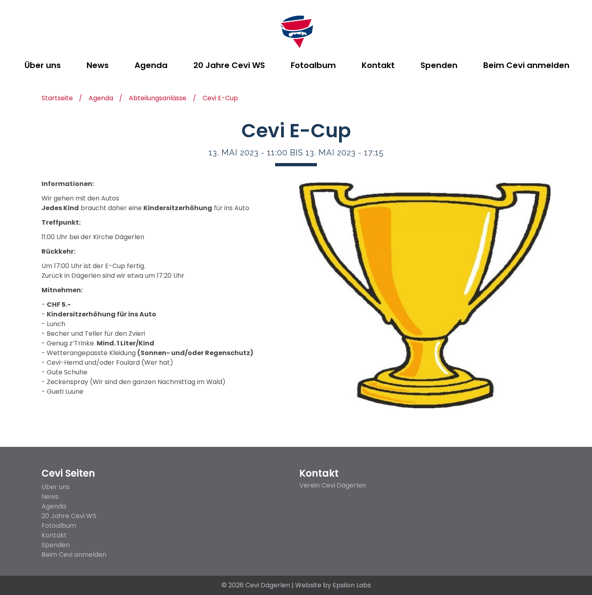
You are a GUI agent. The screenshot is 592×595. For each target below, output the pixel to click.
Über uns (55, 487)
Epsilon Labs (352, 585)
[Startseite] (296, 32)
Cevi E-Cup (220, 99)
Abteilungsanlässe (157, 99)
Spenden (55, 545)
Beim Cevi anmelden (73, 554)
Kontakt (54, 535)
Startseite (57, 99)
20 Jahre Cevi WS (68, 516)
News (49, 496)
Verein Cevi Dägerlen (332, 485)
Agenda (101, 99)
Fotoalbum (58, 525)
